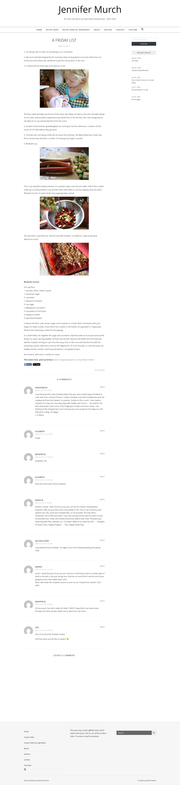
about (97, 30)
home (39, 30)
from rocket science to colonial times (143, 81)
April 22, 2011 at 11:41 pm (43, 569)
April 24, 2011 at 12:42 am (43, 480)
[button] (141, 29)
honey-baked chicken (85, 359)
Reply (102, 387)
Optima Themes (43, 780)
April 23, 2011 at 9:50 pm (43, 503)
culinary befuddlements (140, 70)
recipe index (52, 30)
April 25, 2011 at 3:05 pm (43, 390)
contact (120, 30)
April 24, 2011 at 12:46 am (43, 457)
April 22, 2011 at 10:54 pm (43, 604)
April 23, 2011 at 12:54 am (43, 544)
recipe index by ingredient (76, 30)
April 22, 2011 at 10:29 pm (43, 630)
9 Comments (100, 370)
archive (108, 30)
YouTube (133, 30)
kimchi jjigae (136, 99)
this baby (135, 61)
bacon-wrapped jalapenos (64, 359)
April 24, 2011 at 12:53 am (43, 434)
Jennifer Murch (90, 9)
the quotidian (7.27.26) (140, 90)
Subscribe (143, 44)
